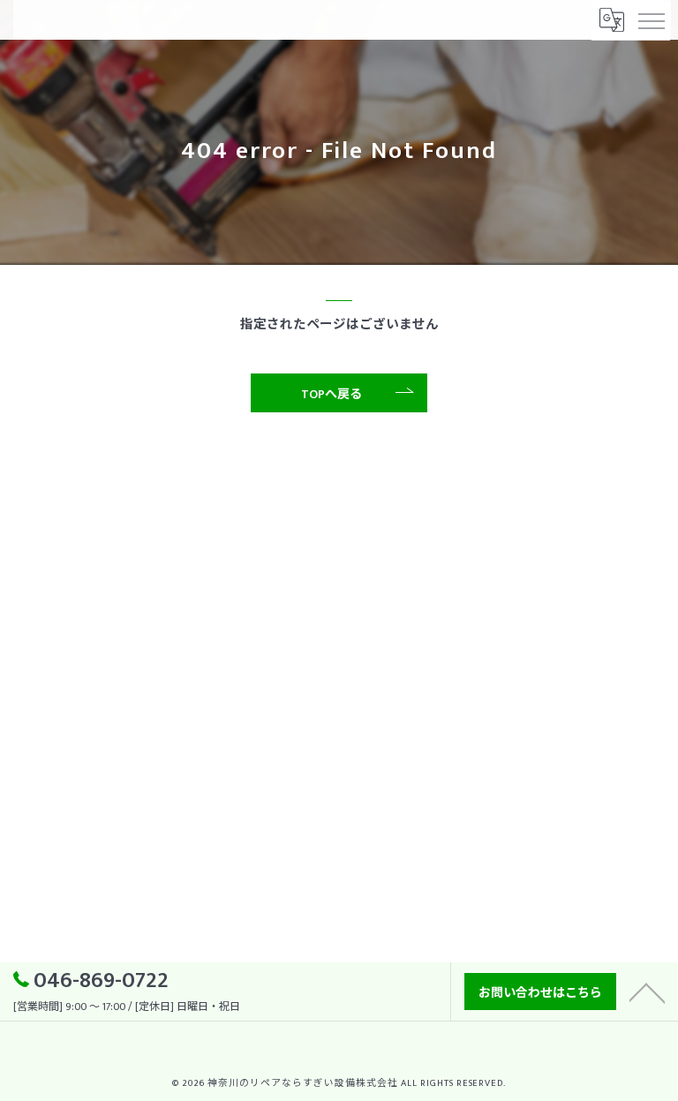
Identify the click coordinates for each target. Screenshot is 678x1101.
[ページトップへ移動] (647, 991)
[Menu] (650, 19)
